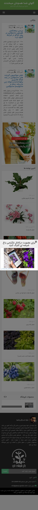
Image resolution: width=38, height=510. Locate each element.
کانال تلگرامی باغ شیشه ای (7, 269)
